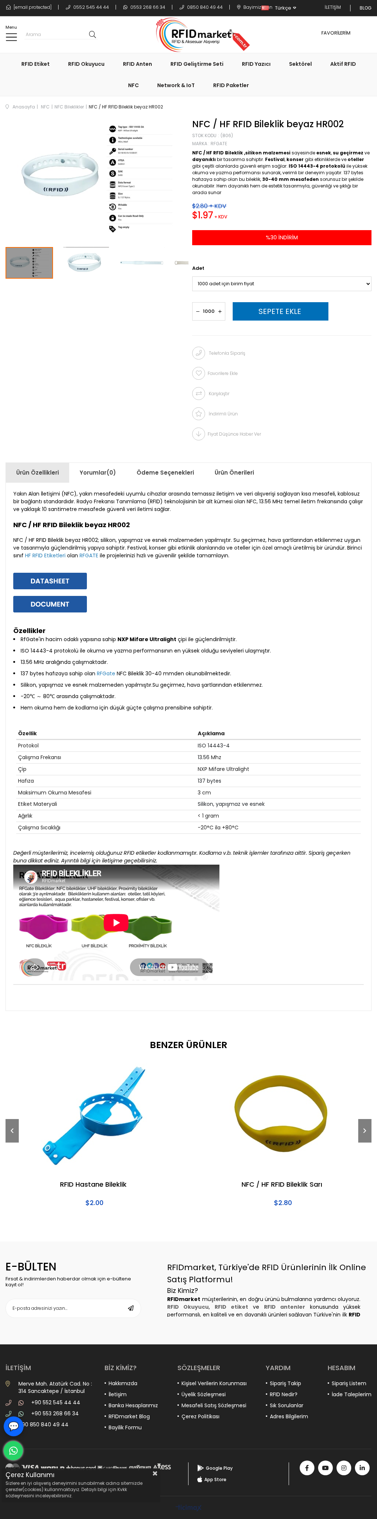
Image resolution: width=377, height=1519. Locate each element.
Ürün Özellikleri (37, 472)
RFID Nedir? (283, 1394)
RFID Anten (137, 64)
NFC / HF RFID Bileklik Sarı (282, 1185)
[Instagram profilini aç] (344, 1468)
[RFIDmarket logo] (200, 35)
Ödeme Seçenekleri (165, 472)
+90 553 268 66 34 (55, 1413)
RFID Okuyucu (86, 64)
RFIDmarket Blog (129, 1416)
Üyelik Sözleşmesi (204, 1394)
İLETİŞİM (333, 7)
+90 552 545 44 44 (55, 1402)
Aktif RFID (343, 64)
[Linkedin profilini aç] (362, 1468)
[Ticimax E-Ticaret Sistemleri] (189, 1508)
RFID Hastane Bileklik (93, 1185)
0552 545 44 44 (90, 7)
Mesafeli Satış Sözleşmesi (214, 1405)
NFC (133, 85)
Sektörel (300, 64)
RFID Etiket (35, 64)
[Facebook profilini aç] (307, 1468)
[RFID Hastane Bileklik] (94, 1116)
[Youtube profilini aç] (325, 1468)
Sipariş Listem (349, 1383)
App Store (215, 1479)
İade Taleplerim (351, 1394)
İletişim (118, 1394)
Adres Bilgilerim (289, 1416)
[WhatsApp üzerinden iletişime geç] (13, 1450)
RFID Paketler (231, 85)
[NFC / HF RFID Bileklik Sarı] (282, 1116)
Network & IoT (176, 85)
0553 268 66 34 (147, 7)
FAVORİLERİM (335, 33)
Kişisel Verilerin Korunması (214, 1383)
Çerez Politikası (200, 1416)
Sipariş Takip (285, 1383)
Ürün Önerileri (234, 472)
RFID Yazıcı (256, 64)
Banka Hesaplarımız (133, 1405)
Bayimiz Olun (257, 7)
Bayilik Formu (125, 1427)
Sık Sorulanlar (286, 1405)
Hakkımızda (123, 1383)
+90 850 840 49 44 (43, 1424)
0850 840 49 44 (204, 7)
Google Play (219, 1468)
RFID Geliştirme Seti (196, 64)
